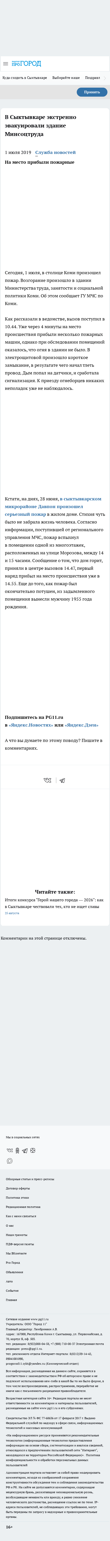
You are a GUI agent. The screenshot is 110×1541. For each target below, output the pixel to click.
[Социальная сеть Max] (10, 1161)
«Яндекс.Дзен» (81, 725)
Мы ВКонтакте (16, 1253)
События (12, 1290)
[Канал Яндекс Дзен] (33, 1150)
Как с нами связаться (21, 1216)
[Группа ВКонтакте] (10, 1150)
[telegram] (64, 780)
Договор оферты (18, 1188)
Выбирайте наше (66, 77)
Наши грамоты (16, 1235)
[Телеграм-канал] (25, 1150)
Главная (11, 1300)
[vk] (47, 780)
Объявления (14, 1272)
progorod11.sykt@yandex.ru (25, 1363)
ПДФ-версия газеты (20, 1244)
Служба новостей (55, 152)
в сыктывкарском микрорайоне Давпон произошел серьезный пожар (53, 506)
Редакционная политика (23, 1207)
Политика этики (17, 1197)
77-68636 (47, 1418)
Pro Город (13, 1262)
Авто (9, 1281)
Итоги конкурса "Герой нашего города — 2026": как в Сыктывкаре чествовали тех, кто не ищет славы (54, 906)
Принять (92, 92)
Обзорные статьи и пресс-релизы (30, 1179)
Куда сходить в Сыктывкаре (25, 77)
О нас (10, 1225)
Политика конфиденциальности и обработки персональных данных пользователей (53, 1460)
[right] (105, 78)
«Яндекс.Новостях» (31, 725)
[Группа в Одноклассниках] (17, 1150)
